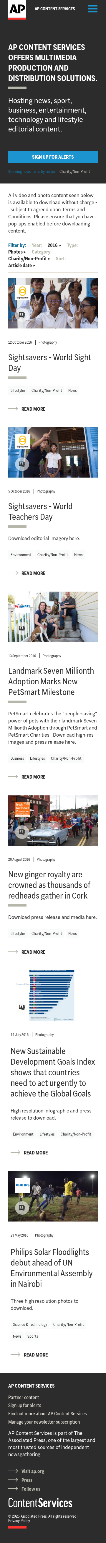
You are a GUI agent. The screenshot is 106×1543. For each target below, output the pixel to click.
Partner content (23, 1397)
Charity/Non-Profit (74, 171)
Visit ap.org (32, 1471)
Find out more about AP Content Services (47, 1413)
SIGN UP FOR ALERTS (53, 157)
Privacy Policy (19, 1520)
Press (26, 1480)
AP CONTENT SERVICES (31, 1386)
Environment (21, 554)
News (72, 390)
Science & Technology (30, 1324)
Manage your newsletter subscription (44, 1422)
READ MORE (33, 409)
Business (17, 758)
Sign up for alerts (24, 1405)
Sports (32, 1336)
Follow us (30, 1489)
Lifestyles (18, 390)
